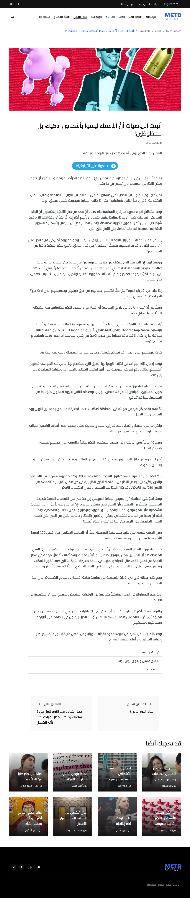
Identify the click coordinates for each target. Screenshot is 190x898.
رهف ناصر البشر (74, 830)
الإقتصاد (150, 16)
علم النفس (80, 16)
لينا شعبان (166, 785)
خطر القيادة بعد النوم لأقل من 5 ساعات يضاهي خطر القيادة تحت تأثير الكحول (59, 716)
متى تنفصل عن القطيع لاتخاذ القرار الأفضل (73, 818)
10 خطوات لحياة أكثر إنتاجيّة (119, 821)
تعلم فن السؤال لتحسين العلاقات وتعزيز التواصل (164, 773)
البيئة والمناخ (62, 16)
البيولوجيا (44, 16)
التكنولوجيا (135, 16)
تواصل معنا (127, 4)
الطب (122, 16)
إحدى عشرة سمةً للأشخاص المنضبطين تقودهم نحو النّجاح (117, 776)
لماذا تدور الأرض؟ (141, 711)
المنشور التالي (52, 704)
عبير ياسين (121, 830)
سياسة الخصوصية (149, 4)
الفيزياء (110, 16)
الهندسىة (96, 16)
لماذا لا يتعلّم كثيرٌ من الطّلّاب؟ (30, 776)
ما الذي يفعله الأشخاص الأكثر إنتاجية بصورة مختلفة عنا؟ (165, 820)
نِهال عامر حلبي (29, 785)
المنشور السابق (136, 704)
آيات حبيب (77, 785)
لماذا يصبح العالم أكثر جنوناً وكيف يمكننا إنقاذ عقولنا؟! (30, 820)
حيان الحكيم (31, 830)
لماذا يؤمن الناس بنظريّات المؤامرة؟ (74, 776)
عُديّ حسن (121, 785)
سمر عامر (166, 830)
